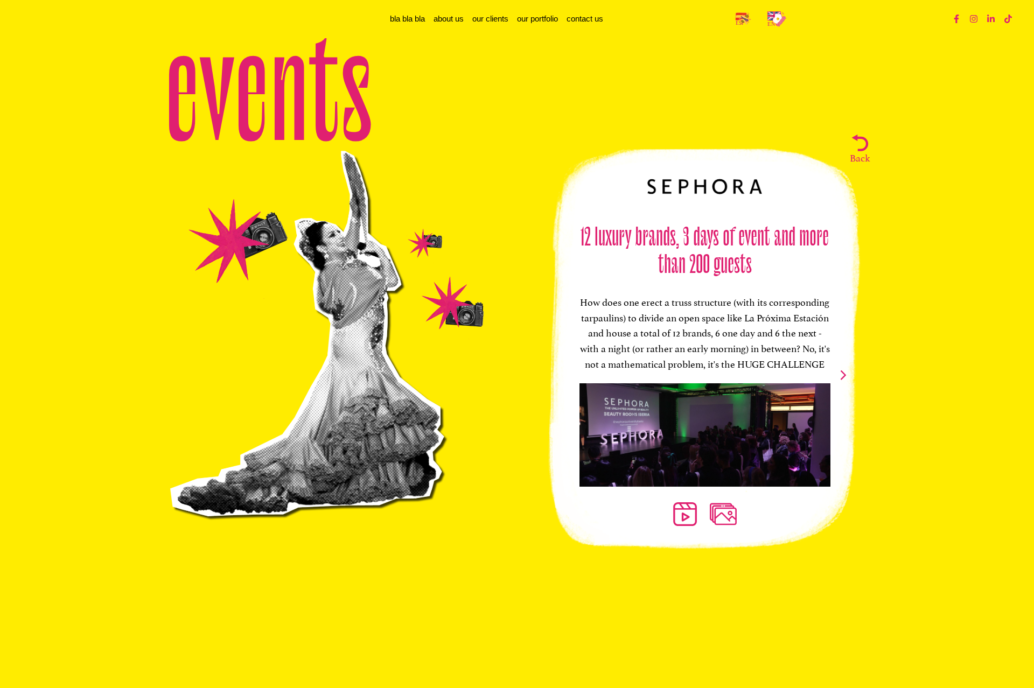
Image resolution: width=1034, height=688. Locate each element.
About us (449, 18)
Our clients (490, 18)
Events (268, 83)
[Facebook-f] (956, 19)
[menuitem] (743, 19)
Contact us (585, 18)
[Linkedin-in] (991, 19)
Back (860, 157)
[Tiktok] (1008, 19)
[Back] (860, 142)
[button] (843, 375)
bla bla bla (407, 18)
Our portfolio (537, 18)
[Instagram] (973, 19)
